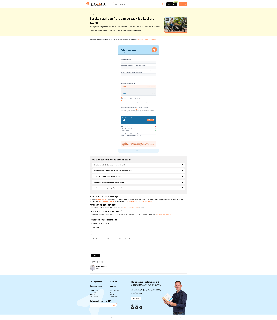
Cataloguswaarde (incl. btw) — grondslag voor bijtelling (133, 65)
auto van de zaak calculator (163, 214)
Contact (105, 317)
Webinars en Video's (94, 296)
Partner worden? (117, 317)
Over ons (112, 292)
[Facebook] (132, 307)
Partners (112, 294)
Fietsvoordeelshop (101, 199)
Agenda (113, 286)
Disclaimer (92, 317)
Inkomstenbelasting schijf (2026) (128, 83)
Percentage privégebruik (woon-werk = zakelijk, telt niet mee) (135, 107)
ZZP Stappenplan (96, 282)
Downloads (92, 294)
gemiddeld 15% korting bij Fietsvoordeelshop (139, 201)
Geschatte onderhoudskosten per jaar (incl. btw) (131, 72)
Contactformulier (114, 296)
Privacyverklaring (127, 317)
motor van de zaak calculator (130, 208)
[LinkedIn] (136, 307)
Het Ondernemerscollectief (106, 201)
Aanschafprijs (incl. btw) (126, 59)
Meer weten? (136, 298)
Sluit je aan (172, 3)
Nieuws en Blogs (96, 286)
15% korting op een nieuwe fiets (146, 39)
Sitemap (110, 317)
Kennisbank (94, 290)
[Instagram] (140, 307)
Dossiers (113, 282)
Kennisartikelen (93, 292)
